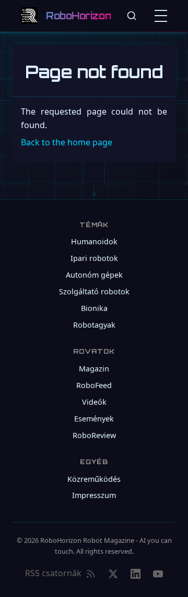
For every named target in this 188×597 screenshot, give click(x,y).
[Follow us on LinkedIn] (135, 573)
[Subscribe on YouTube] (158, 573)
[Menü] (162, 15)
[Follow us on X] (113, 573)
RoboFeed (94, 385)
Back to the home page (66, 142)
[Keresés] (131, 15)
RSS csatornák (53, 573)
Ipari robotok (94, 258)
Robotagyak (94, 325)
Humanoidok (94, 241)
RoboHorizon (78, 15)
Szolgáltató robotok (94, 291)
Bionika (94, 308)
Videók (94, 402)
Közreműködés (94, 479)
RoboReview (94, 435)
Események (94, 419)
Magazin (94, 369)
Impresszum (94, 495)
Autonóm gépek (94, 275)
